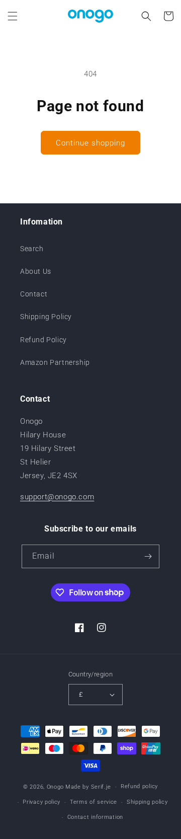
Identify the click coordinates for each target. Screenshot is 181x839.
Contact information (95, 817)
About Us (35, 271)
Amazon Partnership (55, 362)
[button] (13, 16)
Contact (33, 294)
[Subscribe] (148, 556)
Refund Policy (43, 340)
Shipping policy (147, 802)
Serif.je (101, 787)
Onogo (55, 787)
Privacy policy (41, 802)
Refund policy (139, 786)
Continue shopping (90, 142)
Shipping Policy (46, 317)
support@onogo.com (57, 496)
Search (32, 249)
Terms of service (93, 802)
